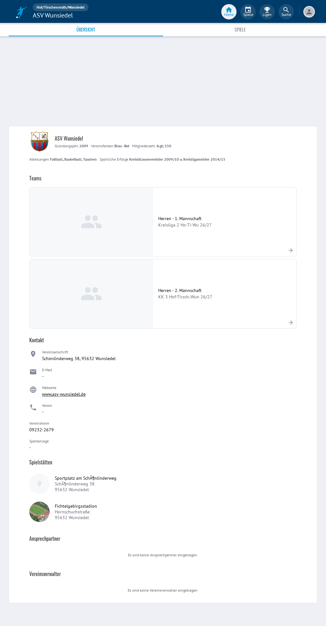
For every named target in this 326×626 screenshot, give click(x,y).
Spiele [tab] (240, 29)
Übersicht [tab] (85, 29)
